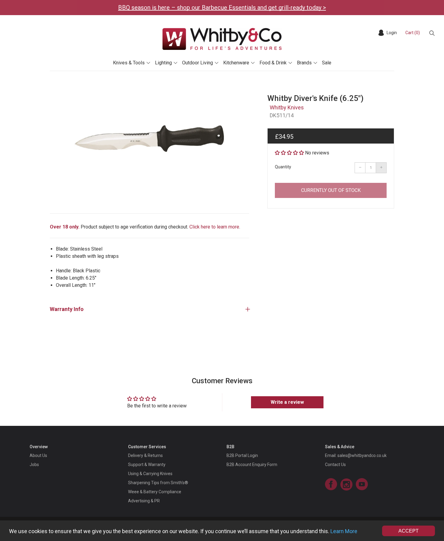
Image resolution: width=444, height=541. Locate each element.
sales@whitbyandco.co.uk (362, 455)
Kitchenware (236, 63)
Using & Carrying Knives (150, 473)
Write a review (287, 402)
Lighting (163, 63)
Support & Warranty (147, 464)
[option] (149, 140)
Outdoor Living (197, 63)
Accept (408, 530)
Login (392, 32)
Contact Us (335, 464)
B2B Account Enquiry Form (252, 464)
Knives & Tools (129, 63)
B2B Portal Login (242, 455)
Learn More (343, 531)
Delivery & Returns (145, 455)
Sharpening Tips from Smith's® (158, 482)
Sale (326, 63)
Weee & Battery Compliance (154, 491)
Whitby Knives (287, 107)
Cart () (412, 32)
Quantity (283, 166)
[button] (289, 153)
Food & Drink (273, 63)
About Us (38, 455)
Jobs (34, 464)
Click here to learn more (214, 227)
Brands (304, 63)
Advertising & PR (144, 500)
